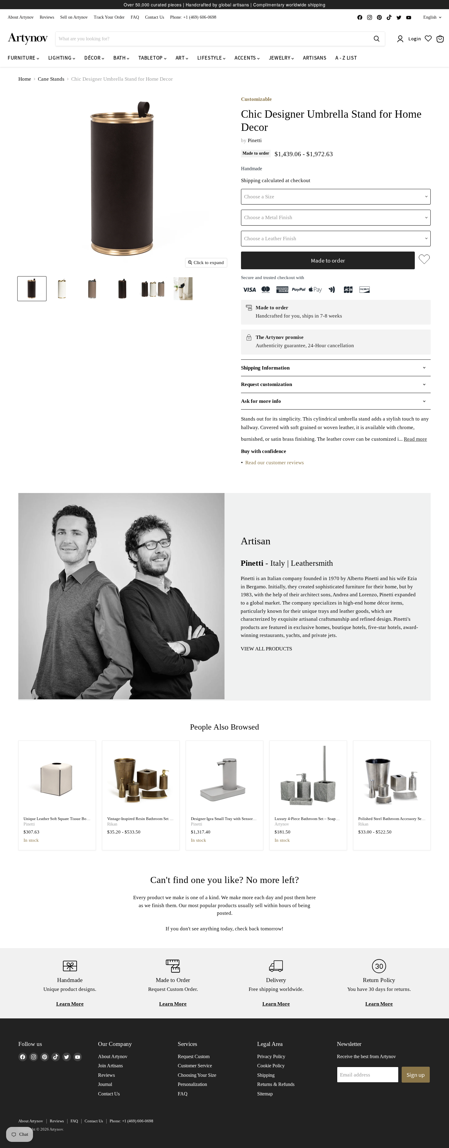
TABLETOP (151, 57)
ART (181, 57)
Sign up (416, 1074)
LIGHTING (60, 57)
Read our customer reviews (274, 462)
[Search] (376, 39)
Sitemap (265, 1093)
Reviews (47, 17)
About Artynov (21, 17)
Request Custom (194, 1056)
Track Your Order (109, 17)
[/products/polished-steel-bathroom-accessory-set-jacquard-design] (392, 779)
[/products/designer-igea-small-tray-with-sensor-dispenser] (224, 779)
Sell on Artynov (74, 17)
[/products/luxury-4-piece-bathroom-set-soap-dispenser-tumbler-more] (308, 779)
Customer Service (195, 1065)
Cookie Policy (271, 1065)
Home (24, 79)
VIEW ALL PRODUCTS (266, 649)
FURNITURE (22, 57)
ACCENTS (246, 57)
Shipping (266, 1075)
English (429, 17)
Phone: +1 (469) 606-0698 (193, 17)
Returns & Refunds (275, 1084)
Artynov (282, 824)
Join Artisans (110, 1065)
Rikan (112, 824)
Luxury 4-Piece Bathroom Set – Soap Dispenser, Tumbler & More (305, 821)
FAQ (135, 17)
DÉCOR (93, 57)
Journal (105, 1084)
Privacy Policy (271, 1056)
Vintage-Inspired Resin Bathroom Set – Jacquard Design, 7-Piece (139, 821)
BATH (120, 57)
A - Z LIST (346, 57)
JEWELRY (280, 57)
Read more (415, 439)
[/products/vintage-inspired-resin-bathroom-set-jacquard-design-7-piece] (141, 779)
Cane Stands (51, 79)
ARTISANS (314, 57)
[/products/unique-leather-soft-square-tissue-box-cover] (57, 779)
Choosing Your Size (197, 1075)
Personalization (192, 1084)
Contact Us (154, 17)
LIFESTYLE (210, 57)
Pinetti (255, 140)
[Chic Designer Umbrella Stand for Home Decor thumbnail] (32, 289)
